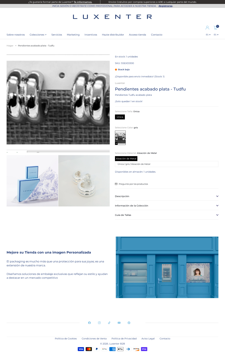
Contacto (156, 34)
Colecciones (37, 34)
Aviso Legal (148, 338)
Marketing (73, 34)
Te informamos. (83, 1)
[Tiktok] (109, 322)
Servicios (56, 34)
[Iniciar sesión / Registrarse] (207, 27)
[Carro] (215, 27)
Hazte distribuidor (113, 34)
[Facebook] (89, 322)
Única (120, 116)
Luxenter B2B (117, 343)
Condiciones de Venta (94, 338)
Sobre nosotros (16, 34)
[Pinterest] (129, 322)
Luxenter (120, 83)
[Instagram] (99, 322)
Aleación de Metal (126, 158)
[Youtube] (119, 322)
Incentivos (90, 34)
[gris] (120, 138)
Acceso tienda (137, 34)
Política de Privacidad (124, 338)
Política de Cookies (66, 338)
